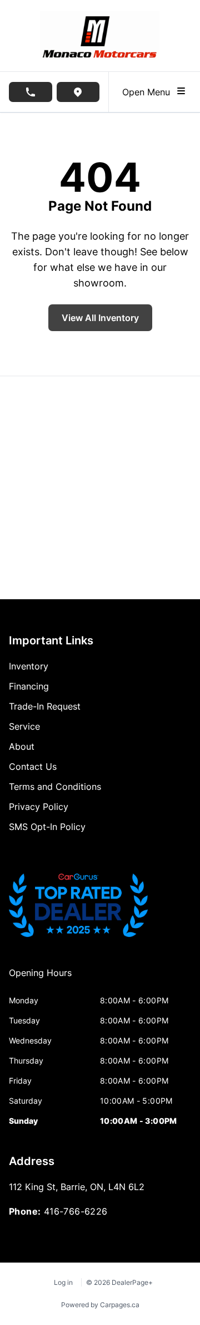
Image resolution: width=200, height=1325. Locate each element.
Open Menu (149, 92)
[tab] (40, 978)
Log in (63, 1282)
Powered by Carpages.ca (100, 1304)
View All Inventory (100, 317)
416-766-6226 (76, 1211)
